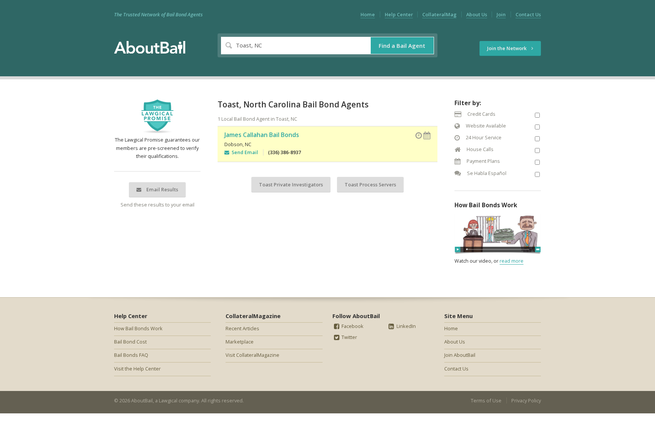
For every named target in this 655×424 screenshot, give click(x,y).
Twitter (348, 337)
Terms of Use (486, 400)
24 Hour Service (483, 137)
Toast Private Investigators (291, 184)
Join (501, 14)
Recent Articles (242, 328)
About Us (476, 14)
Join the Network (507, 48)
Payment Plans (482, 161)
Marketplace (240, 341)
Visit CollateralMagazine (252, 354)
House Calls (479, 149)
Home (367, 14)
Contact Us (528, 14)
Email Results (161, 189)
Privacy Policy (526, 400)
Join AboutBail (459, 354)
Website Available (485, 125)
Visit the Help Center (137, 368)
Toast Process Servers (370, 184)
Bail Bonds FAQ (131, 354)
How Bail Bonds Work (138, 328)
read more (511, 260)
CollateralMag (439, 14)
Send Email (243, 152)
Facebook (352, 326)
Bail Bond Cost (130, 341)
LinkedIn (405, 326)
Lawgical (168, 400)
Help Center (399, 14)
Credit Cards (480, 113)
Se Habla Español (486, 173)
